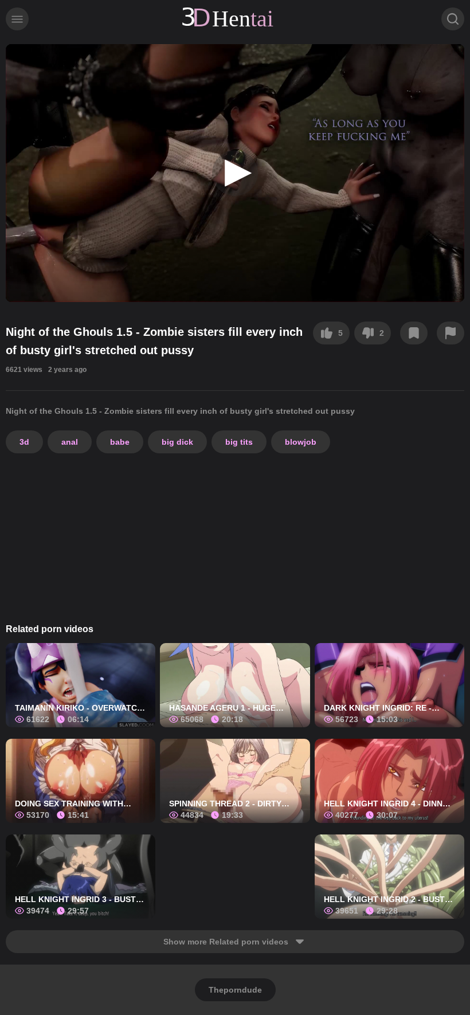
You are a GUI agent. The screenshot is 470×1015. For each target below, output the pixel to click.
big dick (177, 441)
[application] (235, 173)
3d (24, 441)
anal (69, 441)
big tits (239, 441)
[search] (452, 18)
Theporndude (235, 989)
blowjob (300, 441)
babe (120, 441)
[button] (235, 173)
